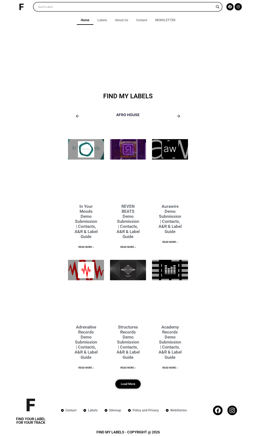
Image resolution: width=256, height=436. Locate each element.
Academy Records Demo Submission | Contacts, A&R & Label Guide (170, 342)
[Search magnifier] (217, 7)
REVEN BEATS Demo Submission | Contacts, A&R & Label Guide (128, 221)
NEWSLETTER (165, 20)
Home (85, 20)
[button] (77, 116)
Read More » (86, 247)
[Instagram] (238, 6)
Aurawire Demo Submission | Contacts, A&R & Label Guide (170, 219)
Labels (102, 20)
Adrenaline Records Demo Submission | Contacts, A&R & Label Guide (86, 342)
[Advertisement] (128, 57)
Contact (141, 20)
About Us (121, 20)
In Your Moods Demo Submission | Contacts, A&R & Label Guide (86, 221)
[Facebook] (230, 6)
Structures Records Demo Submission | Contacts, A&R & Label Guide (128, 342)
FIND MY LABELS (128, 96)
